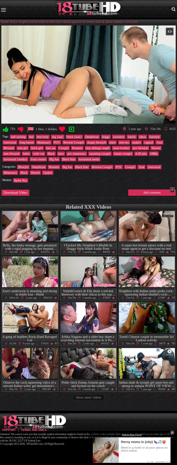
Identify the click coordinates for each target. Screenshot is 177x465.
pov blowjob (140, 148)
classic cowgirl (123, 153)
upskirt (136, 142)
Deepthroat (92, 137)
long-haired (27, 142)
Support (9, 430)
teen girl (22, 148)
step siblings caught (98, 148)
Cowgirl (64, 148)
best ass (50, 148)
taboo (142, 137)
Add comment (158, 191)
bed (31, 137)
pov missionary (76, 153)
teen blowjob (11, 153)
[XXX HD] (88, 9)
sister (112, 142)
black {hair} (74, 137)
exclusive (118, 137)
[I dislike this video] (20, 129)
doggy (106, 137)
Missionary (44, 142)
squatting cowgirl (100, 153)
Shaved (156, 148)
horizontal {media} (15, 159)
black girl (37, 148)
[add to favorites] (62, 129)
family (132, 137)
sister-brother (121, 148)
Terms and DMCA (34, 430)
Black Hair (68, 159)
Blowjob (9, 148)
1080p (154, 153)
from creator (38, 159)
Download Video (15, 192)
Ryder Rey (20, 180)
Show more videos (88, 397)
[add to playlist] (71, 129)
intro (61, 153)
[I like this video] (5, 129)
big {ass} (57, 137)
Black (51, 153)
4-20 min (141, 153)
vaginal (148, 142)
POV (57, 142)
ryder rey (38, 153)
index (26, 153)
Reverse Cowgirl (73, 142)
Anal (159, 142)
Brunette (77, 148)
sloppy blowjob (96, 142)
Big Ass (54, 159)
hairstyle (154, 137)
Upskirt (47, 172)
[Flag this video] (30, 129)
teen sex (124, 142)
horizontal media (89, 159)
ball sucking (18, 137)
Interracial (10, 142)
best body (43, 137)
